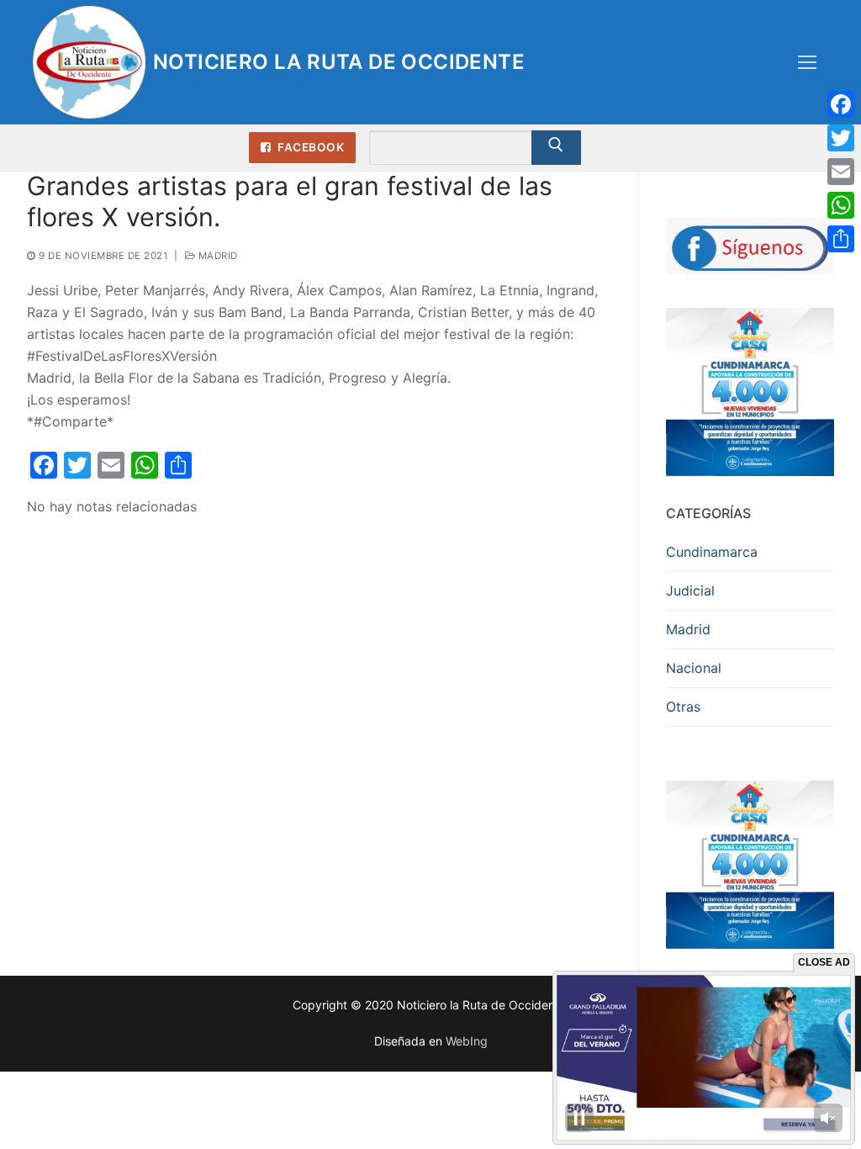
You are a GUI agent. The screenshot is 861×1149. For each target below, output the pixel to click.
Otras (683, 706)
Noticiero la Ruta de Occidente (339, 62)
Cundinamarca (712, 551)
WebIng (467, 1041)
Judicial (690, 590)
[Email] (841, 171)
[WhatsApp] (841, 205)
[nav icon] (807, 62)
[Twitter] (841, 138)
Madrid (216, 256)
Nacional (693, 667)
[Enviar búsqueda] (556, 148)
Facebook (310, 147)
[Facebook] (841, 104)
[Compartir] (841, 239)
